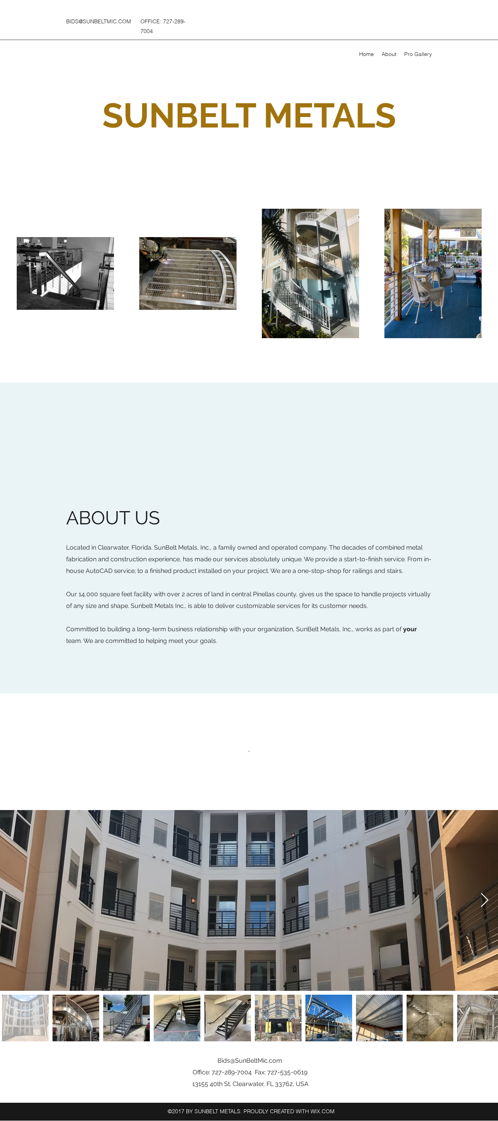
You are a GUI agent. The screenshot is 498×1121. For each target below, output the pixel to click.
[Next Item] (484, 900)
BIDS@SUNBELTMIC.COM (98, 21)
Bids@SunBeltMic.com (249, 1060)
